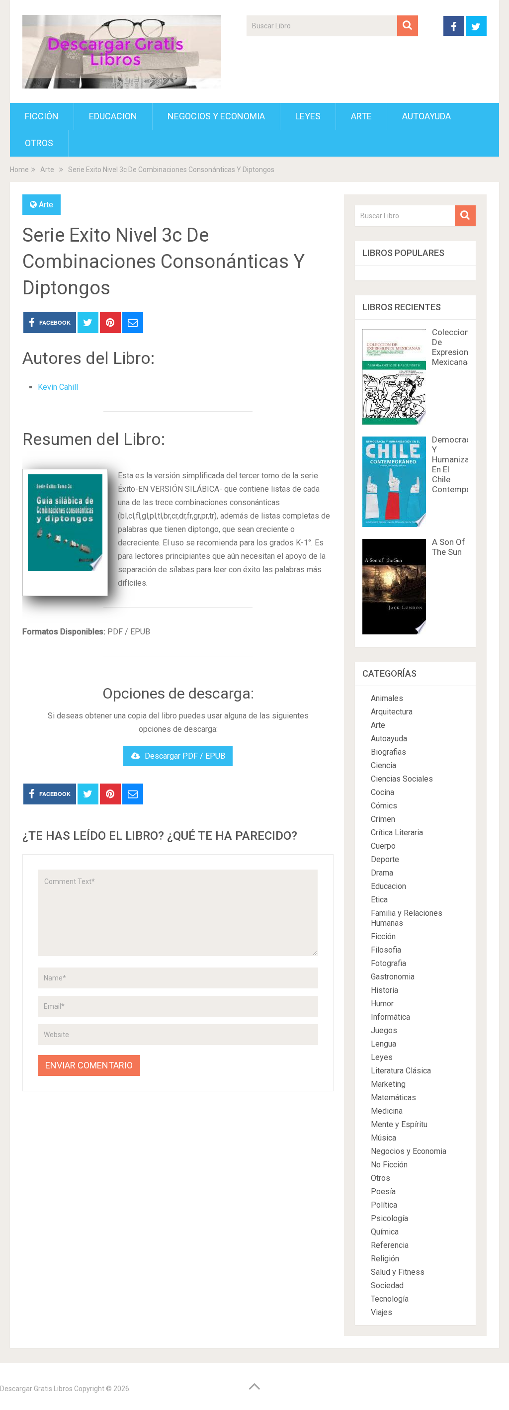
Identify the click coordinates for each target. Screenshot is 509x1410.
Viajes (381, 1312)
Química (385, 1231)
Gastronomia (393, 976)
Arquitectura (392, 711)
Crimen (383, 819)
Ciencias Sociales (402, 779)
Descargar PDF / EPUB (185, 756)
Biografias (388, 752)
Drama (382, 873)
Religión (385, 1258)
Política (384, 1205)
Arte (361, 116)
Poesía (383, 1191)
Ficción (42, 116)
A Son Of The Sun (448, 547)
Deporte (385, 859)
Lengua (383, 1044)
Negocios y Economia (216, 116)
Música (383, 1138)
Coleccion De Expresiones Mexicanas (454, 347)
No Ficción (389, 1164)
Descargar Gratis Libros (36, 1389)
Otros (39, 143)
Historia (384, 990)
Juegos (384, 1030)
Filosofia (386, 950)
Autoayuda (426, 116)
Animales (387, 698)
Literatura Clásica (401, 1070)
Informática (390, 1017)
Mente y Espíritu (399, 1124)
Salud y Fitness (397, 1272)
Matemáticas (393, 1097)
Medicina (387, 1111)
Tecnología (390, 1299)
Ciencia (383, 765)
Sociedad (387, 1285)
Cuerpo (383, 846)
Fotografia (388, 963)
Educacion (113, 116)
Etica (379, 899)
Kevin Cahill (58, 387)
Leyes (308, 116)
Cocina (382, 792)
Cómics (384, 805)
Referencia (390, 1245)
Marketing (388, 1084)
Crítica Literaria (397, 832)
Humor (382, 1003)
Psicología (389, 1218)
